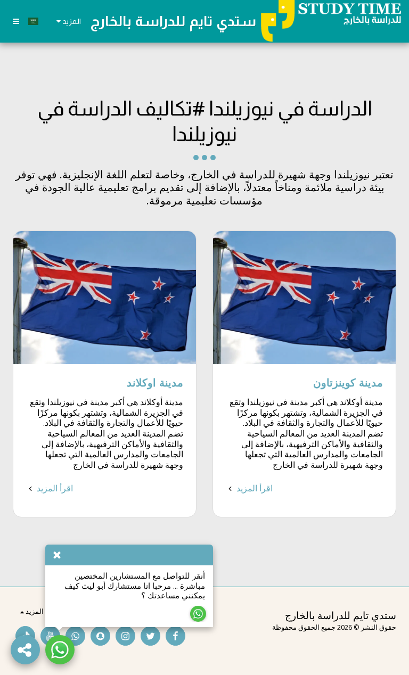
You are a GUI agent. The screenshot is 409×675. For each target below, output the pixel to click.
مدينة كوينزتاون (348, 382)
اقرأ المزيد (253, 488)
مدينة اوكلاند (155, 382)
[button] (16, 21)
